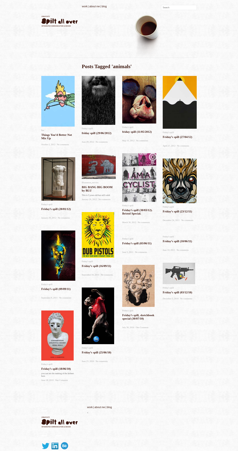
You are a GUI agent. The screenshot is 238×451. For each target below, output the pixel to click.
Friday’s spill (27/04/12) (177, 137)
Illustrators (86, 182)
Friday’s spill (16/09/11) (96, 266)
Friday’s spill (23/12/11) (177, 211)
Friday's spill (87, 128)
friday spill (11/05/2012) (137, 131)
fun (42, 130)
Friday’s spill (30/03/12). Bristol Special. (137, 212)
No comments (63, 144)
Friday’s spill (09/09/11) (56, 289)
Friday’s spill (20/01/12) (56, 209)
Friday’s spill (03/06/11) (137, 243)
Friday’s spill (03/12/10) (177, 292)
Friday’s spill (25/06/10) (96, 352)
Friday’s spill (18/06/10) (56, 368)
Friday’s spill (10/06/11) (177, 241)
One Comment (142, 327)
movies (95, 182)
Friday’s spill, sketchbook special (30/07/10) (138, 317)
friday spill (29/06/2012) (96, 133)
